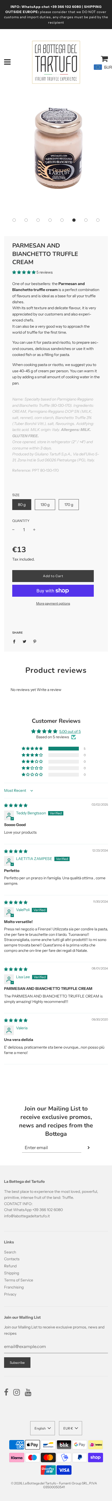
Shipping (11, 1273)
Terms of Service (18, 1280)
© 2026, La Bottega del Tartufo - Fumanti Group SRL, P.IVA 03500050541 (54, 1485)
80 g (22, 504)
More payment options (53, 603)
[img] (15, 805)
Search (10, 1252)
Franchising (14, 1287)
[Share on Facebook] (15, 641)
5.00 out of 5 (70, 731)
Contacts (12, 1258)
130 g (45, 504)
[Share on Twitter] (24, 641)
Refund (10, 1266)
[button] (14, 220)
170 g (68, 504)
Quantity (21, 521)
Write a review (49, 689)
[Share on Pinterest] (35, 641)
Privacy (10, 1294)
